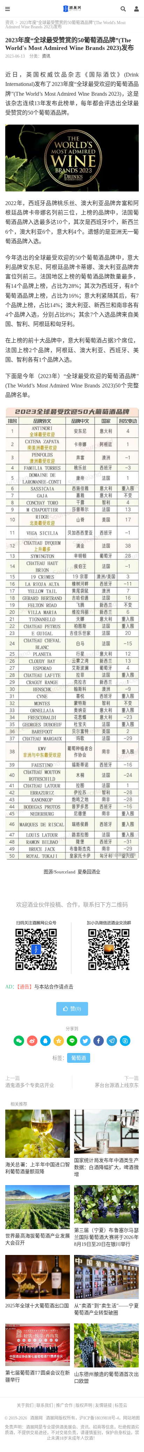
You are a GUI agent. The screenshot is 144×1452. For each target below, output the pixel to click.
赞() (75, 1008)
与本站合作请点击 (53, 986)
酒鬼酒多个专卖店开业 (29, 1085)
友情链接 (103, 1405)
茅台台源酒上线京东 (117, 1085)
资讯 (9, 22)
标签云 (121, 1405)
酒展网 (72, 8)
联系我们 (44, 1405)
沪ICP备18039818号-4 (99, 1418)
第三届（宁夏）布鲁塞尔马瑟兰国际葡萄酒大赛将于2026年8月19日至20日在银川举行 (106, 1237)
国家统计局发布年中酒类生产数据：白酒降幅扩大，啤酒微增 (106, 1167)
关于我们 (25, 1405)
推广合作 (64, 1405)
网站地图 (131, 1418)
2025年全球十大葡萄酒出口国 (37, 1305)
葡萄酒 (78, 1058)
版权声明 (83, 1405)
